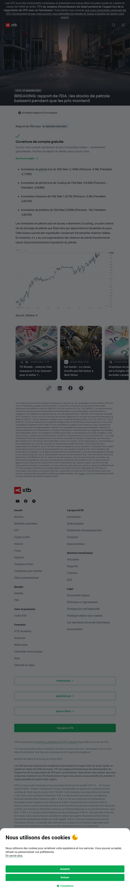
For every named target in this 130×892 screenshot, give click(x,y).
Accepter (65, 869)
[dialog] (65, 860)
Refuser (65, 877)
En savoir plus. (14, 855)
